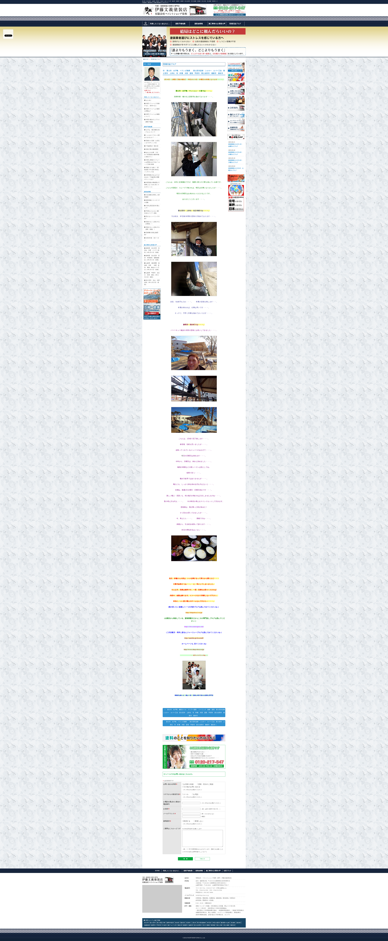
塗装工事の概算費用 (152, 149)
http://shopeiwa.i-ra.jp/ (194, 612)
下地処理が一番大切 (152, 146)
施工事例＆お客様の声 (217, 23)
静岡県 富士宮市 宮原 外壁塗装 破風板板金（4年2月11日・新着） (152, 258)
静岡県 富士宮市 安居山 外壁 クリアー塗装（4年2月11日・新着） (152, 250)
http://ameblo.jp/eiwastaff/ (194, 638)
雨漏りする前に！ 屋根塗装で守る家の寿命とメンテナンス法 (151, 170)
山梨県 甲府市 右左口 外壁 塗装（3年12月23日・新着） (152, 275)
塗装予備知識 (180, 23)
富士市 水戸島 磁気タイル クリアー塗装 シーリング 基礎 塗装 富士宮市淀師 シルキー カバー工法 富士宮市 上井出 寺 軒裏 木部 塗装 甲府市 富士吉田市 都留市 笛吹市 (194, 712)
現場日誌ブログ (235, 23)
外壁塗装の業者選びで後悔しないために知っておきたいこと (152, 184)
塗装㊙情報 (199, 23)
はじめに (148, 100)
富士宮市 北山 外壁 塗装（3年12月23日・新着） (152, 282)
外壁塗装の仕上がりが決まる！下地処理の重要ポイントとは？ (152, 177)
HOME (147, 59)
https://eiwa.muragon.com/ (194, 627)
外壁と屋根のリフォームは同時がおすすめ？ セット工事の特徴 (152, 162)
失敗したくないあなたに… (160, 23)
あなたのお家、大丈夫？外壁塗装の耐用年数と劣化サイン (151, 154)
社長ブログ (227, 870)
